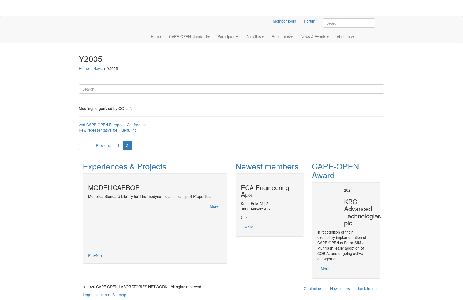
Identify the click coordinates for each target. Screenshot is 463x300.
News (98, 68)
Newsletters (340, 288)
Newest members (267, 166)
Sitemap (119, 294)
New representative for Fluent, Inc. (108, 130)
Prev (92, 255)
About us (344, 36)
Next (100, 255)
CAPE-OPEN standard (188, 36)
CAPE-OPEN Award (335, 170)
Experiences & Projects (124, 166)
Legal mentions (96, 294)
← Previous (101, 145)
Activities (253, 36)
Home (156, 36)
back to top (367, 288)
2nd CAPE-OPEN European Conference (113, 124)
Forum (309, 21)
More (214, 206)
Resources (281, 36)
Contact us (313, 288)
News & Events (313, 36)
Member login (284, 21)
